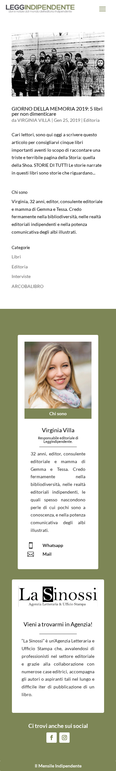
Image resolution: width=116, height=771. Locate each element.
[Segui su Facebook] (51, 737)
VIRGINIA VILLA (34, 120)
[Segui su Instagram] (64, 737)
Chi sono (58, 413)
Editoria (91, 120)
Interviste (21, 276)
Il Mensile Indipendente (58, 765)
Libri (16, 256)
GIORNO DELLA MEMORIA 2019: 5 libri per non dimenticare (57, 111)
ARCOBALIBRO (28, 286)
